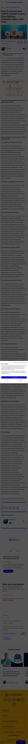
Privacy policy (16, 362)
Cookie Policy (24, 362)
